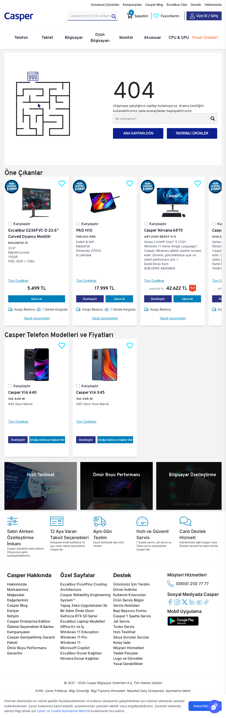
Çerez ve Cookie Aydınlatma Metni (62, 711)
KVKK (39, 691)
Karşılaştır (21, 224)
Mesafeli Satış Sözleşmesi (145, 691)
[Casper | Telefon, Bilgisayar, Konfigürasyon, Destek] (33, 17)
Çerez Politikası (56, 691)
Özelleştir (90, 299)
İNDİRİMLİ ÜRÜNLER (192, 133)
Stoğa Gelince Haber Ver (47, 440)
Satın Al (36, 299)
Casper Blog (154, 4)
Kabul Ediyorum (205, 706)
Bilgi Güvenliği (79, 691)
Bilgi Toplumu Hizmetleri (108, 691)
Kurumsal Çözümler (105, 4)
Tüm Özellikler (18, 280)
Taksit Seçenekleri (37, 318)
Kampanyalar (132, 4)
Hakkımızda (213, 4)
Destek (196, 4)
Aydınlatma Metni (178, 691)
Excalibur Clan (177, 4)
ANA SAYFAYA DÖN (138, 133)
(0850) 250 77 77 (192, 583)
